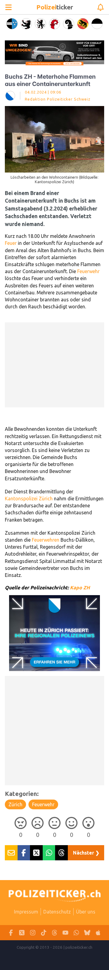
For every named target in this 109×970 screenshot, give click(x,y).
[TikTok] (44, 933)
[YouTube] (65, 933)
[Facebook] (11, 933)
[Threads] (54, 933)
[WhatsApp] (76, 933)
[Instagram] (33, 933)
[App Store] (98, 933)
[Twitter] (22, 933)
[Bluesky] (87, 933)
